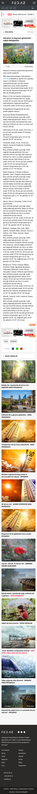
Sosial (3, 756)
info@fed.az (7, 779)
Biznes (3, 753)
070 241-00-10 (8, 773)
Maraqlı (20, 756)
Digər (3, 762)
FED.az (6, 79)
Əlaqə (20, 762)
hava (6, 341)
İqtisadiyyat (22, 753)
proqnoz (13, 341)
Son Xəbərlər (5, 750)
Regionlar (4, 759)
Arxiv (3, 765)
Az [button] (33, 8)
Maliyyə (20, 750)
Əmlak (20, 759)
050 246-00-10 (8, 776)
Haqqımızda (22, 765)
